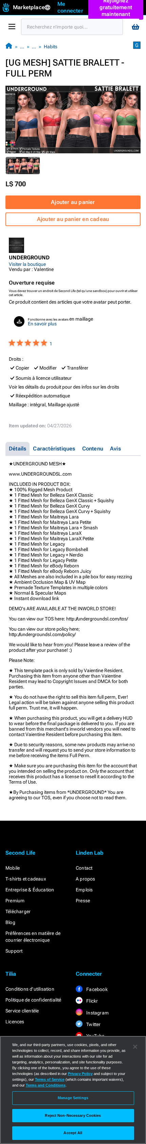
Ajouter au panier (73, 202)
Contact (84, 868)
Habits (50, 46)
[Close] (135, 1046)
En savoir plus (42, 323)
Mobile (12, 868)
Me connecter (70, 7)
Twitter (93, 1024)
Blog (10, 922)
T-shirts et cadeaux (25, 879)
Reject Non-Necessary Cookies (73, 1115)
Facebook (96, 989)
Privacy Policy (80, 1074)
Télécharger (18, 911)
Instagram (97, 1012)
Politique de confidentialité (33, 1000)
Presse (83, 900)
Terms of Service (50, 1079)
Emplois (84, 889)
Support (13, 951)
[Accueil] (8, 46)
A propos (85, 879)
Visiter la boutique (27, 264)
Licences (14, 1021)
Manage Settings (73, 1098)
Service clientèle (22, 1010)
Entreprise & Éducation (29, 889)
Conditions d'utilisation (29, 989)
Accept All (72, 1133)
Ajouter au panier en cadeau (73, 219)
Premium (14, 900)
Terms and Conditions (46, 1085)
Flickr (91, 1001)
